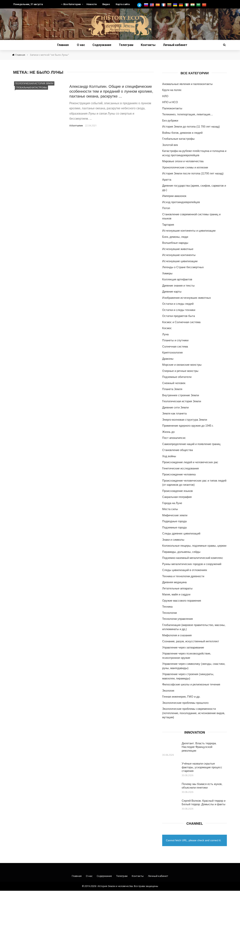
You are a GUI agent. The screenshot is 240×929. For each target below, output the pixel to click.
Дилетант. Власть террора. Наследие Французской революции (199, 746)
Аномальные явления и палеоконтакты (187, 84)
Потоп (166, 208)
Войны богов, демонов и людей (182, 132)
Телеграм (126, 45)
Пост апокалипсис (174, 437)
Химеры (167, 273)
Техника (167, 606)
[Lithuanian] (169, 5)
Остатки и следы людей (178, 303)
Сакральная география (177, 496)
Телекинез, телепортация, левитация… (187, 114)
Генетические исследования (180, 468)
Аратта (166, 179)
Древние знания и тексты (178, 285)
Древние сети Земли (175, 407)
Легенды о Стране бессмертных (183, 267)
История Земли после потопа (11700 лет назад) (193, 173)
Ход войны (169, 456)
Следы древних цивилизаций (181, 533)
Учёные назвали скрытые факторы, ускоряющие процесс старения (202, 767)
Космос (167, 328)
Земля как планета (174, 413)
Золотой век (170, 144)
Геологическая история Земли (34, 83)
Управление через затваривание (183, 647)
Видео (106, 4)
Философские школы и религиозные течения (191, 684)
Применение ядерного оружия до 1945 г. (187, 425)
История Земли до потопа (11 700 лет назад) (191, 126)
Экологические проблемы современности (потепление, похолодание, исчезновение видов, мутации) (193, 713)
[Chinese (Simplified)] (204, 5)
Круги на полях (172, 90)
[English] (152, 5)
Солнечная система (175, 346)
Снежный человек (173, 383)
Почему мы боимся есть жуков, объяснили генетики (202, 785)
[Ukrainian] (175, 5)
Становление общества (177, 450)
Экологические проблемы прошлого (185, 702)
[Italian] (187, 5)
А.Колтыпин (76, 125)
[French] (164, 5)
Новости (91, 4)
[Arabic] (199, 5)
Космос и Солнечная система (181, 322)
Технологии (169, 612)
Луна (165, 334)
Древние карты (172, 291)
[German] (181, 5)
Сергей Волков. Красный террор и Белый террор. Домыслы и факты (203, 802)
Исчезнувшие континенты (179, 255)
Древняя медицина (174, 582)
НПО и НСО (170, 102)
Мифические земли (174, 515)
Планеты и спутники (175, 340)
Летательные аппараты (177, 588)
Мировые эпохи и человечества (182, 161)
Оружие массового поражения (181, 600)
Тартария (168, 224)
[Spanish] (158, 5)
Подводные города (174, 521)
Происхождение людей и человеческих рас (190, 462)
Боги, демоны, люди (175, 236)
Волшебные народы (175, 242)
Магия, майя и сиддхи (176, 594)
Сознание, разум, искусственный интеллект (190, 641)
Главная (63, 45)
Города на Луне (172, 503)
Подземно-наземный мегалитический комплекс (192, 557)
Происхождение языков (177, 490)
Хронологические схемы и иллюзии (185, 167)
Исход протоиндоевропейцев (181, 202)
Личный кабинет (175, 45)
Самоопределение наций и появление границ (191, 444)
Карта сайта (123, 4)
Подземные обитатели (176, 376)
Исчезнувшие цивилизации (179, 261)
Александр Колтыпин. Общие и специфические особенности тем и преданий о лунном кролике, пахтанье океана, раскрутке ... (111, 91)
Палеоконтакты (172, 108)
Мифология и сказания (177, 635)
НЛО (165, 96)
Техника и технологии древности (183, 576)
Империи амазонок (174, 195)
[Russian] (146, 5)
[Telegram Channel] (140, 5)
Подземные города (174, 527)
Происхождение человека (179, 474)
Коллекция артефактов (177, 279)
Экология (168, 690)
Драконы (167, 358)
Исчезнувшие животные (177, 249)
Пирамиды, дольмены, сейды (181, 551)
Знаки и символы (173, 539)
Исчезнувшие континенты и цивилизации (188, 230)
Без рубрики (170, 120)
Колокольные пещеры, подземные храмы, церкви (194, 545)
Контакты (148, 45)
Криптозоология (172, 352)
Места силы (170, 509)
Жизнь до (168, 431)
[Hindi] (193, 5)
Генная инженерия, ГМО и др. (181, 696)
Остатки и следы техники (178, 309)
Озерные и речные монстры (180, 370)
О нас (81, 45)
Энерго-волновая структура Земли (184, 419)
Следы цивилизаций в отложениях (184, 570)
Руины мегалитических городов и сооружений (191, 564)
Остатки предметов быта (178, 315)
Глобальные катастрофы (31, 87)
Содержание (101, 45)
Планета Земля (172, 389)
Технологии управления (177, 618)
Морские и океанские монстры (182, 364)
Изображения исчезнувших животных (186, 297)
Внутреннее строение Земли (180, 395)
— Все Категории (71, 4)
